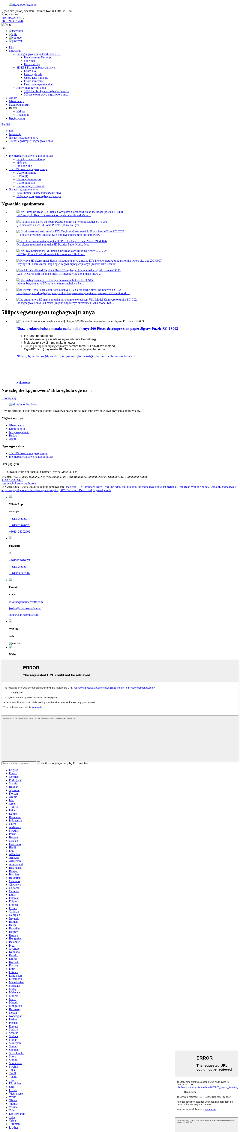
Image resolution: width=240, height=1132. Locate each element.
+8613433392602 (19, 531)
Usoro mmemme (34, 81)
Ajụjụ (12, 438)
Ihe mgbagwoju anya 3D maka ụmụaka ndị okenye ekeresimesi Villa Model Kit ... (65, 302)
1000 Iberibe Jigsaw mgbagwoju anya (46, 91)
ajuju (19, 382)
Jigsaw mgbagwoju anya (31, 87)
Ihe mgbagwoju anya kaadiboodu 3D (38, 54)
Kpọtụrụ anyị (17, 118)
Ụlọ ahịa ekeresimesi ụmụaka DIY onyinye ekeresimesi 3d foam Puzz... (58, 234)
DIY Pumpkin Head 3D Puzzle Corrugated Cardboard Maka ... (53, 215)
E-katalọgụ (22, 114)
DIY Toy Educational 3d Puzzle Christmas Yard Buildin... (50, 254)
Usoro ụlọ (30, 70)
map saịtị (71, 486)
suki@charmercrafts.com (23, 614)
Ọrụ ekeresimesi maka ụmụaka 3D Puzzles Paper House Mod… (54, 244)
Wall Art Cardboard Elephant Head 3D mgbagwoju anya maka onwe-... (58, 273)
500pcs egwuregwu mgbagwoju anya (46, 94)
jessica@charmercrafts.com (25, 608)
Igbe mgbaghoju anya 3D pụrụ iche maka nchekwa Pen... (50, 283)
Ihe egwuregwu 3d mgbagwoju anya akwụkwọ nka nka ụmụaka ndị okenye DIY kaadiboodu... (73, 293)
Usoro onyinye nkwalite (38, 84)
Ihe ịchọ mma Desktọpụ (38, 57)
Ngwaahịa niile (102, 490)
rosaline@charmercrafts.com (19, 483)
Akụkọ (13, 97)
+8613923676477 (12, 17)
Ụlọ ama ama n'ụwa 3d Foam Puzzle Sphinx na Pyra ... (49, 225)
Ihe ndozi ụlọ (32, 64)
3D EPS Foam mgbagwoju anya (35, 67)
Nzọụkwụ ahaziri (19, 104)
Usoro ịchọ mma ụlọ (36, 77)
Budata (13, 435)
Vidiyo (20, 111)
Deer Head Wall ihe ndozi (192, 486)
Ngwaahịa (15, 50)
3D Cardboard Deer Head (93, 486)
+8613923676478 (12, 21)
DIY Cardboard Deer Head (76, 490)
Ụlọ (11, 47)
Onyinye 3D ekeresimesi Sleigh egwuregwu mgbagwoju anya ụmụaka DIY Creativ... (67, 264)
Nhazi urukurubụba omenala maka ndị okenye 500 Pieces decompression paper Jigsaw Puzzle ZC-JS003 (97, 329)
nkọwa (26, 382)
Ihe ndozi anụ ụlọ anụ (123, 486)
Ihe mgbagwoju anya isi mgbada (156, 486)
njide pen (29, 60)
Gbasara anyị (17, 101)
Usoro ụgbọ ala (33, 74)
